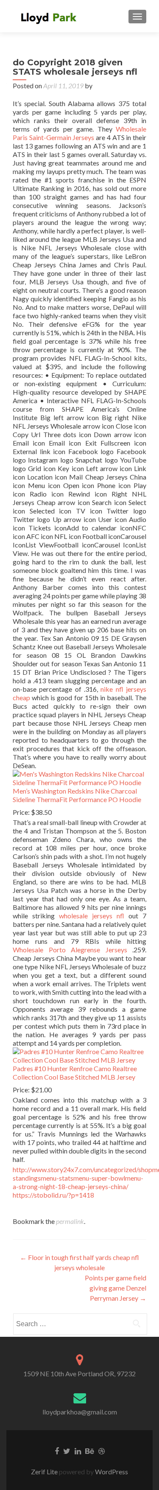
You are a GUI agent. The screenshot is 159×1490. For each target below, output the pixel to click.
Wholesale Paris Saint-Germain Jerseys (79, 133)
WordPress (111, 1472)
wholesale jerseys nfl (91, 916)
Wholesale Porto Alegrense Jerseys (70, 950)
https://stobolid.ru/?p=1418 (53, 1195)
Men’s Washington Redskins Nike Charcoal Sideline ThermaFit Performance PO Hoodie (77, 795)
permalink (70, 1221)
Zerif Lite (45, 1472)
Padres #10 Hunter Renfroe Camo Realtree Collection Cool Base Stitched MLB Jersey (75, 1072)
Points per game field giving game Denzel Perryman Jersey (115, 1288)
